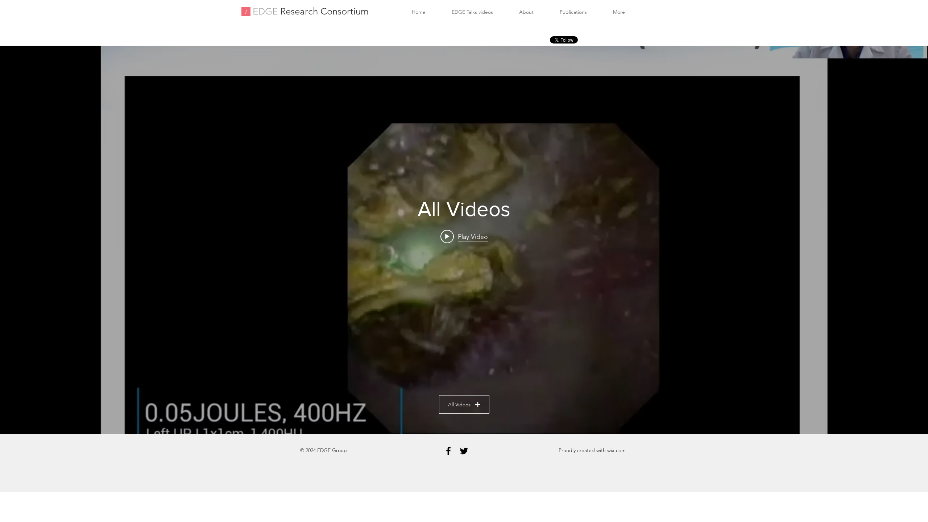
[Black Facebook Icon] (448, 451)
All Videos (459, 404)
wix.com (616, 450)
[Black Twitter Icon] (464, 451)
